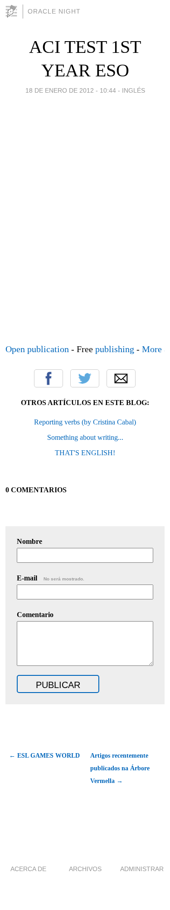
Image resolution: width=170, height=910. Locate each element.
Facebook (48, 378)
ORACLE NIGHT (54, 11)
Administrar (142, 868)
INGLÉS (133, 90)
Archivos (85, 868)
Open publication (37, 349)
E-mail (50, 578)
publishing (114, 349)
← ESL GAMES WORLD (44, 755)
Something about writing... (85, 437)
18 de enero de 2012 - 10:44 (70, 90)
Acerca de (28, 868)
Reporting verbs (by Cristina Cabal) (85, 422)
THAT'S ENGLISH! (85, 453)
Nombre (29, 541)
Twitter (84, 378)
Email (121, 378)
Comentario (35, 614)
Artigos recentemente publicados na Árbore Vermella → (120, 768)
